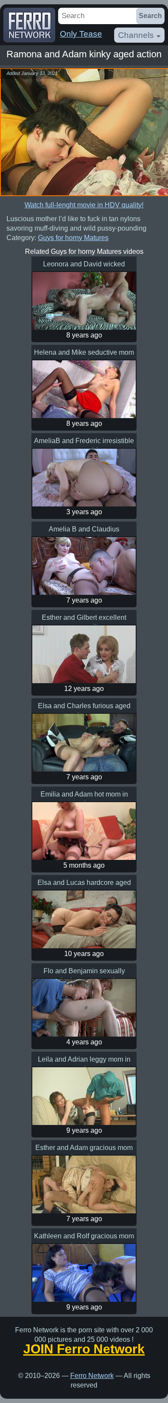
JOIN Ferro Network (84, 1349)
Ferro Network (92, 1375)
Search (150, 15)
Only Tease (81, 33)
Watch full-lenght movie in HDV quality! (84, 205)
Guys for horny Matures (73, 237)
